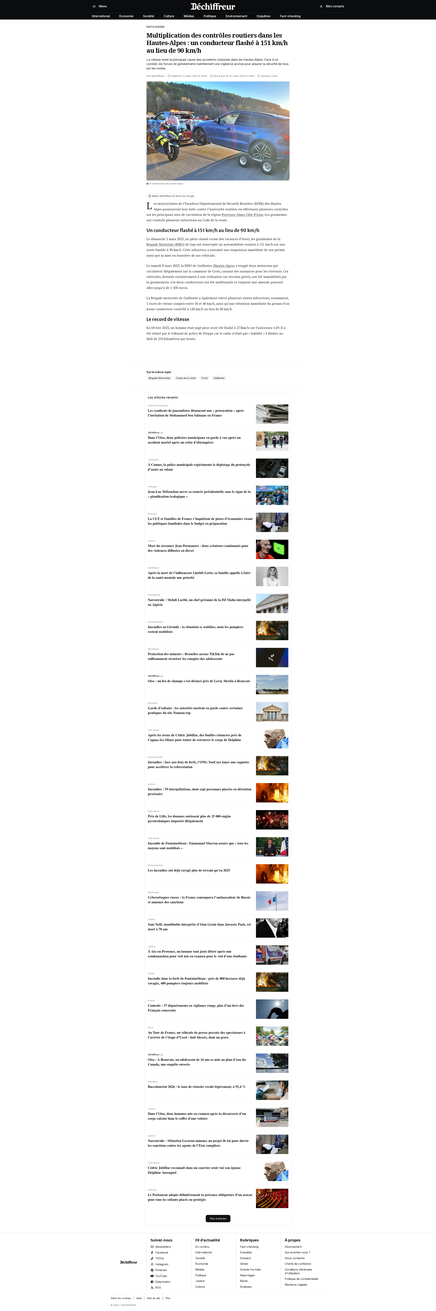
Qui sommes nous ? (297, 1252)
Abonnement (293, 1246)
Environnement (236, 16)
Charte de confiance (298, 1263)
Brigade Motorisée (159, 378)
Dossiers (245, 1258)
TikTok (159, 1258)
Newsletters (163, 1246)
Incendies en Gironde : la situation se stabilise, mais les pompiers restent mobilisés (195, 629)
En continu (202, 1246)
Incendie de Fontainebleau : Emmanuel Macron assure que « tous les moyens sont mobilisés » (198, 845)
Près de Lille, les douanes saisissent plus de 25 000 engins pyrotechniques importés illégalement (189, 818)
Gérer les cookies (121, 1298)
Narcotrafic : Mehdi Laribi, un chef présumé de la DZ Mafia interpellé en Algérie (199, 602)
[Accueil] (213, 6)
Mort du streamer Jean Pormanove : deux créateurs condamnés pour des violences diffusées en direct (198, 548)
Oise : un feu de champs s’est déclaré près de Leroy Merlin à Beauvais (199, 680)
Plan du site (153, 1298)
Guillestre (219, 378)
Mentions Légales (296, 1284)
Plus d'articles (218, 1218)
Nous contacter (295, 1258)
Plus (168, 1298)
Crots (204, 378)
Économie (126, 16)
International (101, 16)
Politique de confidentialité (301, 1279)
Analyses (246, 1286)
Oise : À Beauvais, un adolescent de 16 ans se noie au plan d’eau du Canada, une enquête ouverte (197, 1062)
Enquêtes (263, 16)
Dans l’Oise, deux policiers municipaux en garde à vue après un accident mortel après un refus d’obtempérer (194, 440)
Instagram (161, 1264)
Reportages (247, 1275)
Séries (244, 1263)
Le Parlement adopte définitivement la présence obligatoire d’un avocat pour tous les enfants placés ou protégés (200, 1197)
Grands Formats (250, 1269)
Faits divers (155, 27)
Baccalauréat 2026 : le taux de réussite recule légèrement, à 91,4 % (197, 1086)
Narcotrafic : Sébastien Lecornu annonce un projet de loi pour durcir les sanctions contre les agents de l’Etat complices (198, 1143)
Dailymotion (162, 1281)
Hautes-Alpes (223, 265)
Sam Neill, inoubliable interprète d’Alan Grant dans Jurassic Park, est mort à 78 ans (199, 927)
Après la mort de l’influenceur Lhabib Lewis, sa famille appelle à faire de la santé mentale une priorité (199, 575)
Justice (200, 1281)
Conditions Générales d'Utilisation (298, 1271)
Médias (189, 16)
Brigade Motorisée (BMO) (165, 244)
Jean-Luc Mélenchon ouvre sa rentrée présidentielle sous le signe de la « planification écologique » (199, 494)
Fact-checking (290, 16)
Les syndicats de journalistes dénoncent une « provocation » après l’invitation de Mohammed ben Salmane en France (196, 413)
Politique (210, 16)
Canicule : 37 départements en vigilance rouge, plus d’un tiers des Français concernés (196, 1008)
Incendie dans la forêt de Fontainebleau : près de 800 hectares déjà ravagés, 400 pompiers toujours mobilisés (196, 981)
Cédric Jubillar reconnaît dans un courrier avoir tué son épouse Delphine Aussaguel (194, 1170)
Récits (244, 1281)
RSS (158, 1287)
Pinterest (161, 1270)
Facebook (161, 1252)
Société (148, 16)
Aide (139, 1298)
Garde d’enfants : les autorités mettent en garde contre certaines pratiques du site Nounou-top (195, 710)
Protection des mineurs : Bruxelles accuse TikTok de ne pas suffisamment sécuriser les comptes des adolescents (191, 656)
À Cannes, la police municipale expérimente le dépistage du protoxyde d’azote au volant (199, 467)
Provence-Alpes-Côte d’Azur (242, 214)
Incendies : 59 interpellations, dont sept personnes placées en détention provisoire (199, 791)
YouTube (161, 1276)
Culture (169, 16)
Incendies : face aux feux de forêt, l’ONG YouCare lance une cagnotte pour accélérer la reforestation (198, 764)
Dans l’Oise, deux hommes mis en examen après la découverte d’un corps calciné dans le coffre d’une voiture (197, 1116)
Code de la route (186, 378)
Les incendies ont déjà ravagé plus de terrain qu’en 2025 (189, 870)
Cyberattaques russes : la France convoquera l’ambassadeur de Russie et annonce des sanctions (199, 900)
